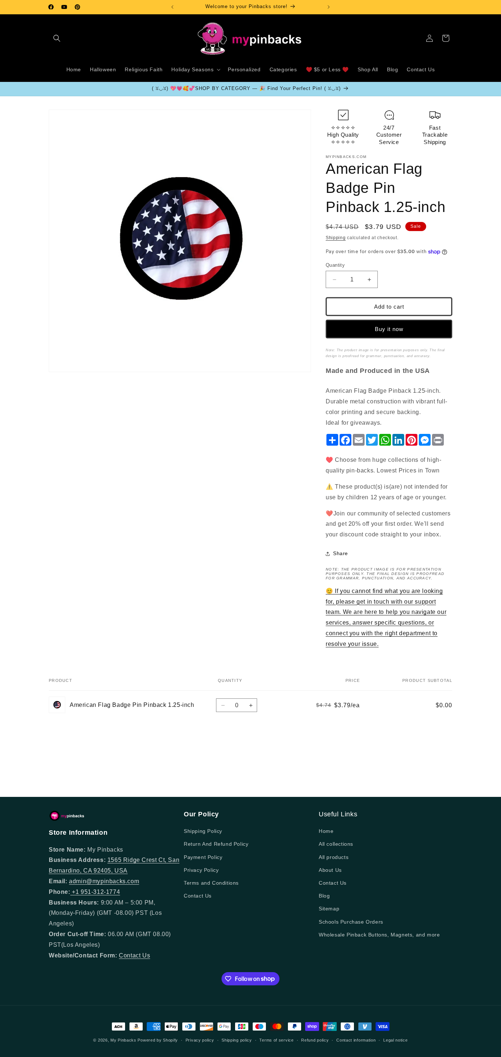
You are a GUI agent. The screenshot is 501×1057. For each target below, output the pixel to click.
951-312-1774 (100, 892)
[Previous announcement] (172, 7)
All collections (336, 844)
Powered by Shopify (158, 1040)
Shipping (336, 237)
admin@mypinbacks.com (104, 881)
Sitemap (329, 909)
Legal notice (395, 1040)
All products (333, 857)
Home (326, 831)
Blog (324, 896)
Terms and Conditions (211, 883)
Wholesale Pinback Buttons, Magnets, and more (379, 935)
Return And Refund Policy (216, 844)
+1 (75, 892)
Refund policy (315, 1040)
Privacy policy (200, 1040)
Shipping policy (237, 1040)
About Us (330, 870)
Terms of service (276, 1040)
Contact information (356, 1040)
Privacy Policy (201, 870)
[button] (57, 38)
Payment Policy (203, 857)
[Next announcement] (329, 7)
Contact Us (134, 955)
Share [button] (340, 554)
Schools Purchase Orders (351, 922)
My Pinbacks (123, 1040)
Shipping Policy (203, 831)
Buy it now (389, 329)
